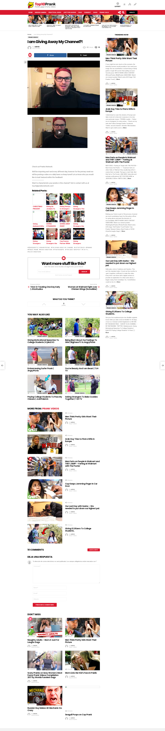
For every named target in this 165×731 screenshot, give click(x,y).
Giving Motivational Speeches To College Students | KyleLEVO (43, 341)
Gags (95, 12)
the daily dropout (73, 250)
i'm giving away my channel (62, 247)
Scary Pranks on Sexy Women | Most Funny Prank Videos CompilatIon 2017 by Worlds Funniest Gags (45, 675)
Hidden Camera (40, 12)
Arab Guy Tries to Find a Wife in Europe (54, 25)
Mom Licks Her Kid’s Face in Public (81, 672)
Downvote (83, 304)
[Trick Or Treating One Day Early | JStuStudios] (2, 365)
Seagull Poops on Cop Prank (78, 714)
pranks (89, 247)
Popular (30, 619)
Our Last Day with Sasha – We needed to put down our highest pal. (110, 26)
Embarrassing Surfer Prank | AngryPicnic (41, 369)
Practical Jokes (55, 12)
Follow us (119, 12)
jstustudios (80, 247)
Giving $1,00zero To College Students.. (126, 25)
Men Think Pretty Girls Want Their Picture (35, 25)
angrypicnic (45, 247)
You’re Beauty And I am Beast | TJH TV (81, 369)
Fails (80, 12)
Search (123, 12)
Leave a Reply (93, 550)
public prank (33, 250)
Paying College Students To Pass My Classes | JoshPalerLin (45, 397)
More (118, 79)
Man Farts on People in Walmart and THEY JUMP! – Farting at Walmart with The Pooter (73, 26)
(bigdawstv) (34, 247)
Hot (30, 459)
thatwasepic (59, 250)
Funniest (87, 12)
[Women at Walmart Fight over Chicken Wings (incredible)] (162, 365)
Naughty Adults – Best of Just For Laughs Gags (43, 641)
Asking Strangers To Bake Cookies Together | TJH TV (81, 397)
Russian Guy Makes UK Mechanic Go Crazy (45, 709)
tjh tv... (86, 250)
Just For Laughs (69, 12)
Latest (118, 6)
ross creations (46, 250)
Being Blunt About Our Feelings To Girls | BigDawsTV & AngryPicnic (81, 341)
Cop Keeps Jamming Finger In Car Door (91, 25)
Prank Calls (104, 12)
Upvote (44, 304)
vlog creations (35, 252)
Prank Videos (42, 336)
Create (132, 12)
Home (30, 12)
